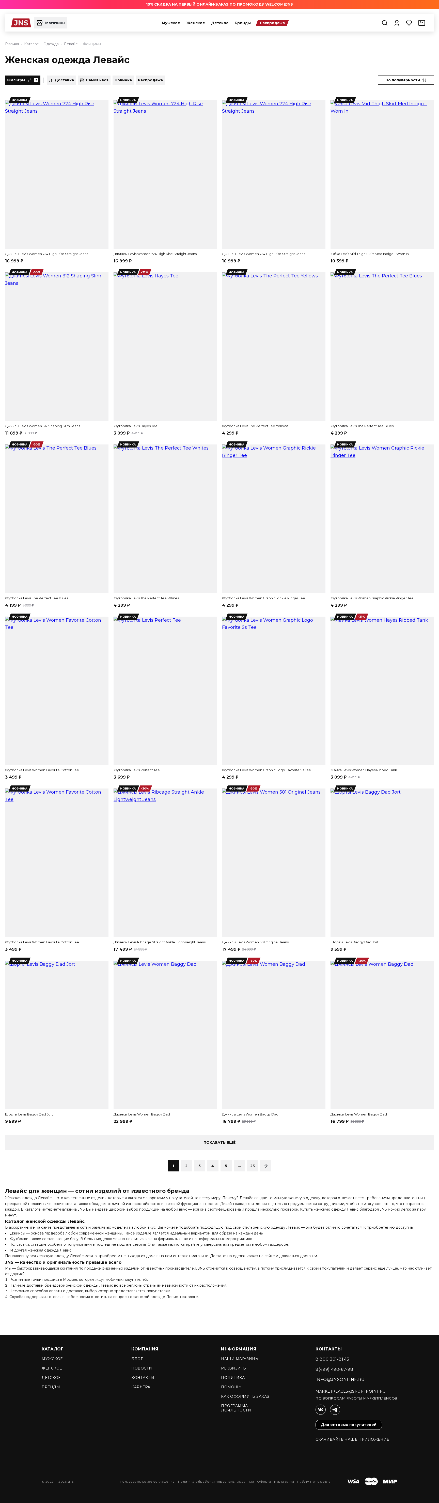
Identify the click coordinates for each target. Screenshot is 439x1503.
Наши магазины (240, 1359)
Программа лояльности (236, 1408)
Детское (220, 23)
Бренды (243, 23)
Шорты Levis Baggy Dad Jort (355, 942)
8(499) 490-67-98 (334, 1369)
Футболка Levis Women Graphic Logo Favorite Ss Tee (266, 770)
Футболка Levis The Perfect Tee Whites (146, 598)
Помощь (231, 1387)
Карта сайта (284, 1481)
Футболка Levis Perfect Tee (137, 770)
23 (252, 1166)
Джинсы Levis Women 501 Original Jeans (255, 942)
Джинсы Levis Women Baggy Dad (142, 1114)
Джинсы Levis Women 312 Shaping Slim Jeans (42, 426)
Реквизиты (234, 1368)
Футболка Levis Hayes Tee (136, 426)
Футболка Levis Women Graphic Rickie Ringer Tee (263, 598)
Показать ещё (219, 1142)
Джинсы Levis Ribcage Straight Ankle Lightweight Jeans (160, 942)
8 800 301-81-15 (332, 1359)
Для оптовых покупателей (349, 1424)
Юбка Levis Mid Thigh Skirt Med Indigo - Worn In (370, 254)
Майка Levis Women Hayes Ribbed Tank (364, 770)
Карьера (140, 1387)
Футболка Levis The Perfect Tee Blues (362, 426)
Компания (145, 1349)
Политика (233, 1377)
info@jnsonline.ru (340, 1379)
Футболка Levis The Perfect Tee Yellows (255, 426)
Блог (137, 1359)
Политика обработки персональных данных (216, 1481)
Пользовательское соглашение (147, 1481)
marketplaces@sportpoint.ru (351, 1391)
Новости (141, 1368)
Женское (195, 23)
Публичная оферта (314, 1481)
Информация (238, 1349)
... (239, 1166)
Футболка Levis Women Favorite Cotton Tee (42, 770)
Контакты (142, 1377)
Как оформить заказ (245, 1396)
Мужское (171, 23)
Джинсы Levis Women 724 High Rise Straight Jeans (46, 254)
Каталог (53, 1349)
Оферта (264, 1481)
